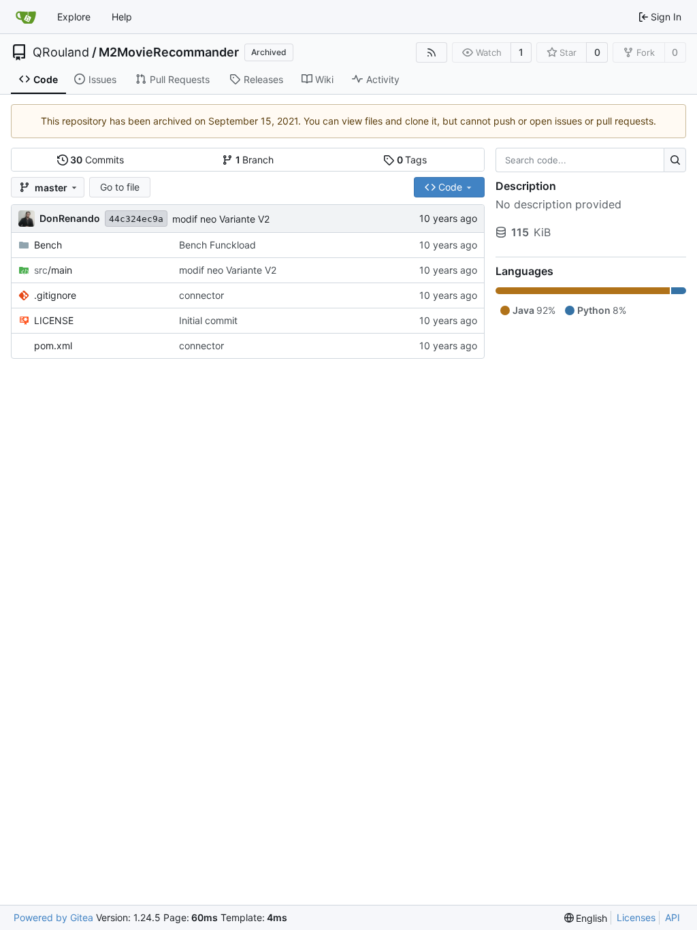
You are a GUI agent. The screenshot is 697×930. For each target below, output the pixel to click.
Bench (48, 245)
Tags (412, 159)
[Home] (26, 17)
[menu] (586, 918)
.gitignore (55, 295)
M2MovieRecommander (169, 52)
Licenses (636, 917)
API (672, 917)
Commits (97, 159)
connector (201, 295)
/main (53, 270)
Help (122, 16)
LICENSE (54, 320)
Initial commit (208, 320)
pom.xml (53, 345)
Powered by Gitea (53, 917)
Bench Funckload (217, 245)
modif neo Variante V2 (221, 219)
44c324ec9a (136, 219)
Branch (255, 159)
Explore (74, 16)
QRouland (61, 52)
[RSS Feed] (431, 52)
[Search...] (675, 160)
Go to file (120, 187)
